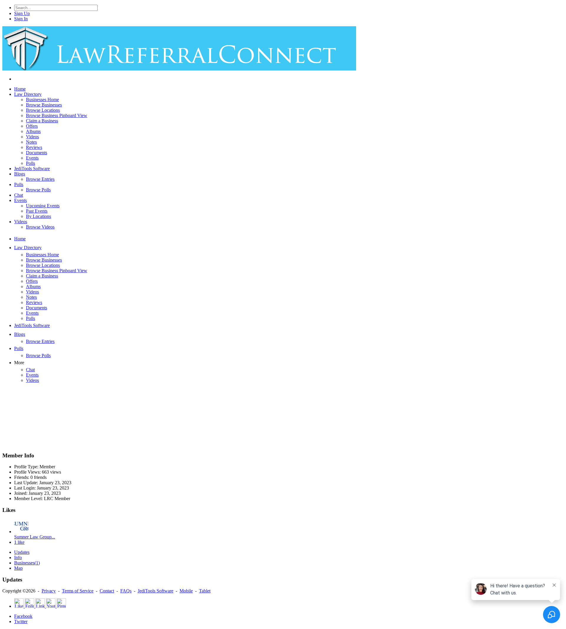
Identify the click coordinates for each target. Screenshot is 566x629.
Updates (21, 552)
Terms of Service (77, 590)
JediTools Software (155, 590)
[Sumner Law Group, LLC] (21, 531)
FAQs (125, 590)
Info (18, 557)
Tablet (204, 590)
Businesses (27, 562)
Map (18, 568)
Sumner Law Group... (34, 536)
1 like (19, 542)
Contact (107, 590)
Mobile (186, 590)
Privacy (49, 590)
